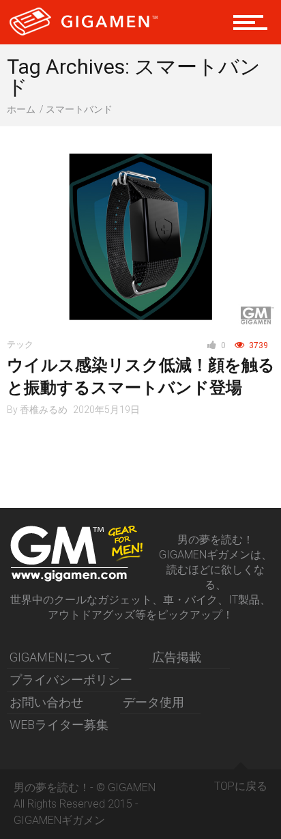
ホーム (21, 109)
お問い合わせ (46, 702)
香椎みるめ (44, 409)
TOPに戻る (240, 786)
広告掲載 (176, 657)
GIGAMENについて (61, 657)
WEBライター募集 (59, 724)
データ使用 (153, 702)
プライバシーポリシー (71, 679)
